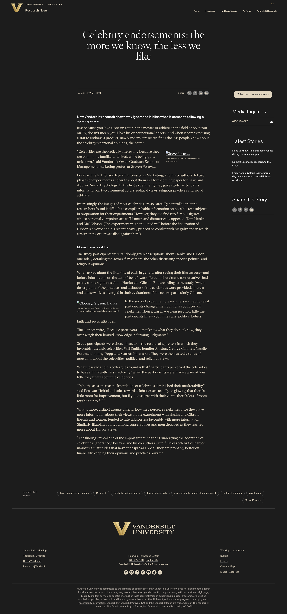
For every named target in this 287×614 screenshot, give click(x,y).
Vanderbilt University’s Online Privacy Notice (143, 564)
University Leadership (34, 551)
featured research (157, 493)
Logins (224, 561)
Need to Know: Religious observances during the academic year (252, 153)
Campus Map (227, 566)
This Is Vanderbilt (32, 561)
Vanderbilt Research (267, 11)
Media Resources (229, 572)
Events (224, 556)
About (197, 11)
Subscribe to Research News (253, 94)
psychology (255, 493)
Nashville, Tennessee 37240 (143, 556)
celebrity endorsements (127, 493)
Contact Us (152, 560)
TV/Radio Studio (229, 11)
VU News (246, 11)
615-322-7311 (136, 560)
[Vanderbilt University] (143, 529)
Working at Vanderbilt (232, 551)
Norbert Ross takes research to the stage (251, 164)
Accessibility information (92, 603)
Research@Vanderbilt (34, 566)
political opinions (232, 493)
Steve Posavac (253, 500)
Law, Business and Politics (74, 493)
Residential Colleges (34, 556)
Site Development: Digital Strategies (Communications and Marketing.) (145, 606)
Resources (210, 11)
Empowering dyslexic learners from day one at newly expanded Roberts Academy (251, 177)
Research (101, 493)
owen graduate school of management (195, 493)
